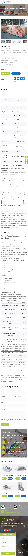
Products (11, 11)
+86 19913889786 (22, 507)
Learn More (10, 478)
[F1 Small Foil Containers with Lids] (20, 486)
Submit (5, 424)
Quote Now (4, 478)
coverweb (18, 554)
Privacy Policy (20, 552)
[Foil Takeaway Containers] (7, 469)
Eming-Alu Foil (9, 507)
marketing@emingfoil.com (12, 512)
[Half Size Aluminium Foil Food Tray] (20, 469)
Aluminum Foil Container (19, 11)
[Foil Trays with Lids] (7, 486)
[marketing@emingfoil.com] (26, 160)
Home (6, 11)
